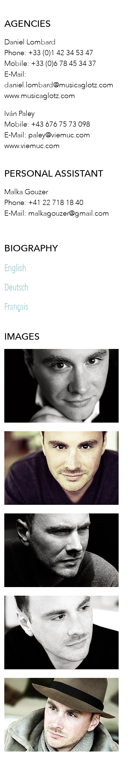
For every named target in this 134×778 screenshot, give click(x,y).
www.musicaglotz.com (39, 94)
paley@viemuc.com (59, 134)
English (15, 268)
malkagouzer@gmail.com (68, 212)
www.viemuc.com (32, 145)
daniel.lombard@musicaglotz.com (58, 84)
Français (16, 306)
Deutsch (16, 287)
